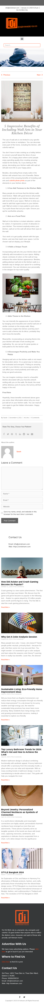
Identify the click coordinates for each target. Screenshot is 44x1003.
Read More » (5, 607)
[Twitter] (24, 997)
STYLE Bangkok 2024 (12, 872)
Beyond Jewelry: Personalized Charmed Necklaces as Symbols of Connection (19, 812)
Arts (27, 418)
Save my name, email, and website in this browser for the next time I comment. (20, 513)
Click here (6, 962)
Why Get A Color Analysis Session (19, 637)
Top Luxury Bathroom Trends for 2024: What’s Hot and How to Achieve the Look (21, 752)
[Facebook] (20, 997)
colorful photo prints (17, 180)
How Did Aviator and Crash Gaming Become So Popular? (19, 583)
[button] (22, 39)
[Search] (38, 45)
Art (25, 418)
